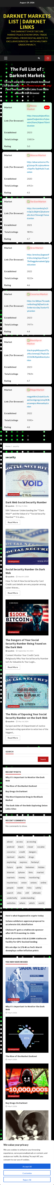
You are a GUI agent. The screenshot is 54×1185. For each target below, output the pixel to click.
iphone (21, 872)
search (10, 892)
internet (10, 872)
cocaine (40, 846)
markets (11, 877)
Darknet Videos (47, 58)
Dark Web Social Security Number (27, 480)
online (43, 882)
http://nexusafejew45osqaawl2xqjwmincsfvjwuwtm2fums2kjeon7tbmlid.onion (38, 120)
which (32, 903)
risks (29, 887)
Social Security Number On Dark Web (27, 547)
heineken (30, 867)
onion (24, 882)
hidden (41, 867)
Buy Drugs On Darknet (16, 791)
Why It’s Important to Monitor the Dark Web (27, 985)
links (31, 872)
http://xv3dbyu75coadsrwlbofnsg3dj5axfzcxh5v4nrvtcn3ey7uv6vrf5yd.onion (38, 306)
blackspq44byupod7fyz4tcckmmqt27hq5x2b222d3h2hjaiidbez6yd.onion (38, 355)
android (10, 846)
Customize (27, 1173)
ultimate (37, 892)
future (10, 867)
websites (11, 903)
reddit (20, 887)
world (41, 903)
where (22, 903)
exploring (11, 862)
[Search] (39, 58)
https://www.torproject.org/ (36, 85)
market (40, 872)
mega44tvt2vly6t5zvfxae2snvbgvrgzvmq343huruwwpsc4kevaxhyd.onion (38, 401)
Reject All (27, 1180)
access (19, 841)
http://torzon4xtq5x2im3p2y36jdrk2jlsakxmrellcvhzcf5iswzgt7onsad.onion (38, 213)
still (27, 892)
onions (33, 882)
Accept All (27, 1166)
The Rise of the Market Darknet (21, 786)
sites (19, 892)
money (22, 877)
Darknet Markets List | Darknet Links (27, 21)
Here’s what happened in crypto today (25, 915)
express (23, 862)
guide (19, 867)
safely (38, 887)
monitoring (34, 877)
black (21, 846)
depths (21, 857)
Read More (13, 522)
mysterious (12, 882)
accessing (31, 841)
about (10, 841)
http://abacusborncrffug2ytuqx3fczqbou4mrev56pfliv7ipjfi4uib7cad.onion (38, 167)
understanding (27, 898)
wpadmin (10, 506)
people (10, 887)
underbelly (12, 898)
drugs (31, 857)
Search (10, 751)
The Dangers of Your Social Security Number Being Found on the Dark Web (27, 617)
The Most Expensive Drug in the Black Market (27, 1128)
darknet (10, 857)
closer (30, 846)
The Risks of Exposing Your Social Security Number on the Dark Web (27, 692)
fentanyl (35, 862)
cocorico (11, 851)
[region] (27, 1162)
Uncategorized (13, 494)
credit (22, 851)
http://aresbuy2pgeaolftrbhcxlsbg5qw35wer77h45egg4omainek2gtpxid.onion (38, 259)
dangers (32, 851)
